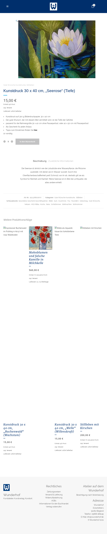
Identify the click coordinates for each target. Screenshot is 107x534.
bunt (55, 201)
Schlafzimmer (56, 204)
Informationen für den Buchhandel (53, 503)
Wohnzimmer (77, 204)
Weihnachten (67, 204)
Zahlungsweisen (54, 491)
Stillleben (30, 85)
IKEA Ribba (35, 204)
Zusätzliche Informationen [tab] (60, 161)
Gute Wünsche (94, 201)
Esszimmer (62, 201)
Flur (68, 201)
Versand (9, 108)
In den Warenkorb (27, 141)
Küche (42, 204)
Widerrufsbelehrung (53, 497)
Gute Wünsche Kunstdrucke (14, 85)
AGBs (53, 500)
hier (35, 130)
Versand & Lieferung (54, 494)
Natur (48, 204)
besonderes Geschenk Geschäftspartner (33, 201)
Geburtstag (84, 201)
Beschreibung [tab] (39, 161)
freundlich (75, 201)
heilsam (27, 204)
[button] (58, 21)
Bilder (51, 201)
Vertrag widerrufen (54, 506)
